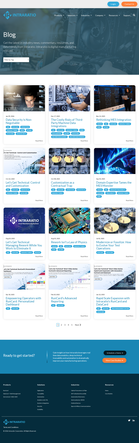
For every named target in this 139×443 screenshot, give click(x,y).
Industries (85, 15)
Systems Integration (43, 403)
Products (58, 15)
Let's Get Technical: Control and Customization (23, 184)
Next (77, 325)
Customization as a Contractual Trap (62, 184)
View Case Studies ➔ (114, 360)
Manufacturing (12, 130)
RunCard (15, 127)
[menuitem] (112, 4)
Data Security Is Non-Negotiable (19, 121)
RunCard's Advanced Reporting (64, 299)
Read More (39, 141)
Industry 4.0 (25, 189)
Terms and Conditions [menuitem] (10, 427)
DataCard (10, 133)
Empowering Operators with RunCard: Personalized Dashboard (23, 301)
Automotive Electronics (78, 397)
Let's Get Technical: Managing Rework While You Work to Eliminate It (24, 245)
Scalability (40, 409)
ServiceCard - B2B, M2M (10, 397)
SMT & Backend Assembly (78, 393)
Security (39, 406)
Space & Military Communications (81, 406)
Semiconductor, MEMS (77, 400)
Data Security (21, 133)
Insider (99, 124)
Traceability (110, 193)
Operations (25, 127)
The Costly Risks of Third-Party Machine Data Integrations (67, 123)
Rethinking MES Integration (113, 119)
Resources (113, 15)
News (22, 130)
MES (8, 127)
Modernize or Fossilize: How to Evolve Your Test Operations (113, 245)
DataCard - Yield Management (12, 393)
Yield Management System (120, 308)
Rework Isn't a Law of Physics (69, 242)
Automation (40, 397)
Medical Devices (76, 403)
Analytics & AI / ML (42, 400)
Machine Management (59, 137)
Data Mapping (56, 133)
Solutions (72, 15)
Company (99, 15)
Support (126, 15)
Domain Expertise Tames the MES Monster (114, 184)
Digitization (40, 390)
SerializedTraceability (117, 189)
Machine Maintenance (77, 137)
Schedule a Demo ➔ (115, 353)
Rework (37, 252)
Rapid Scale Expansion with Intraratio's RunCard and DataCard (113, 301)
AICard (29, 130)
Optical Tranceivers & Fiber (79, 390)
